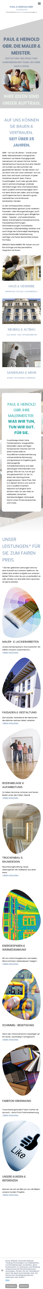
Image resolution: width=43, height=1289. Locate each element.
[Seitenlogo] (21, 14)
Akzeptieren (11, 1286)
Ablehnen (24, 1286)
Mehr (8, 1280)
